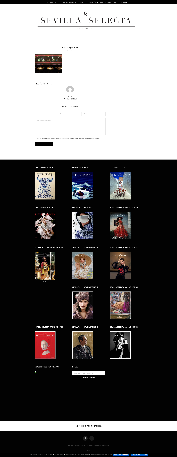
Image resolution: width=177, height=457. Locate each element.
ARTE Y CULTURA (50, 2)
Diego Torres (70, 98)
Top (89, 450)
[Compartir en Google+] (48, 83)
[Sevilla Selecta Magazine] (88, 21)
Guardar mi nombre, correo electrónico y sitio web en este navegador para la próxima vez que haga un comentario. (68, 138)
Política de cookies (139, 455)
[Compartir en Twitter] (44, 83)
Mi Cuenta (125, 2)
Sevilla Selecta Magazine (73, 2)
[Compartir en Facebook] (41, 83)
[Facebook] (85, 438)
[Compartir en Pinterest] (51, 83)
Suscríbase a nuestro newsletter (103, 2)
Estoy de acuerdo (121, 455)
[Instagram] (91, 438)
